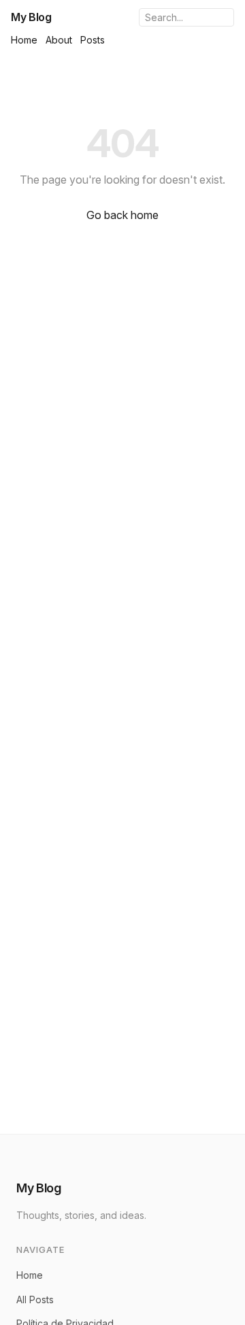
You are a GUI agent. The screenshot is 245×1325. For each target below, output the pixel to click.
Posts (92, 40)
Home (24, 40)
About (59, 40)
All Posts (35, 1299)
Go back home (122, 215)
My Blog (31, 17)
